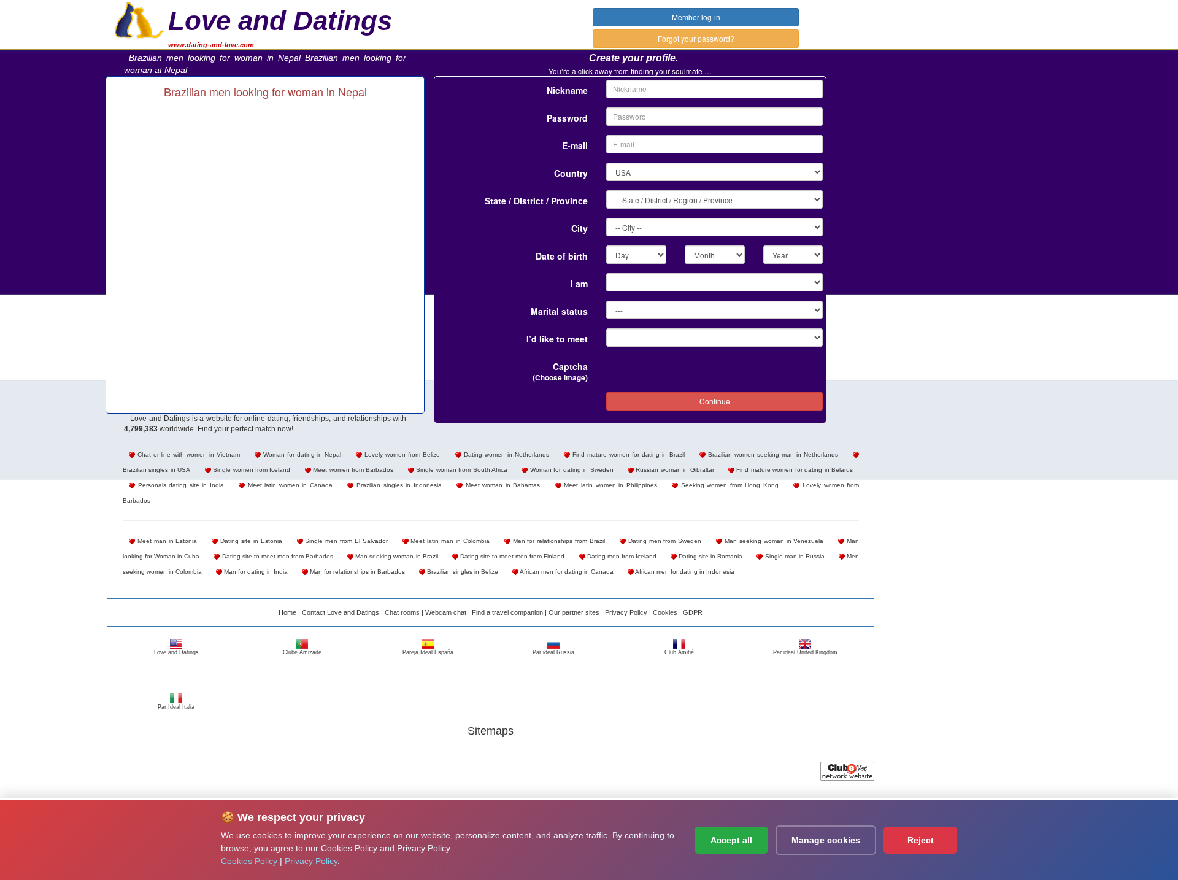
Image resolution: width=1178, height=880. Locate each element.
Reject (920, 840)
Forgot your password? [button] (696, 38)
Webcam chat (445, 612)
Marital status (559, 311)
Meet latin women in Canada (289, 485)
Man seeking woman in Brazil (395, 556)
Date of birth (562, 256)
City (579, 228)
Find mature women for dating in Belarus (793, 469)
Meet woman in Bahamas (501, 485)
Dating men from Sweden (663, 541)
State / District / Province (536, 201)
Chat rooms (402, 612)
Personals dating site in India (179, 485)
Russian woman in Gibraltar (674, 469)
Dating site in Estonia (250, 541)
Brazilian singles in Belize (461, 571)
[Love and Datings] (139, 19)
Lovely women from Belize (401, 454)
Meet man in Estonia (166, 541)
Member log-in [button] (696, 17)
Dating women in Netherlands (505, 454)
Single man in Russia (793, 556)
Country (571, 173)
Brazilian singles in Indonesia (397, 485)
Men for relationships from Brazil (557, 541)
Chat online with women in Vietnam (187, 454)
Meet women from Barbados (352, 469)
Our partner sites (574, 612)
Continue (714, 401)
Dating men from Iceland (620, 556)
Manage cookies (825, 840)
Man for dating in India (255, 571)
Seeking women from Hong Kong (728, 485)
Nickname (567, 90)
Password (567, 118)
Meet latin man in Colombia (449, 541)
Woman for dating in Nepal (301, 454)
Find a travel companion (507, 612)
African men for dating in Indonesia (684, 571)
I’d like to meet (557, 339)
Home (287, 612)
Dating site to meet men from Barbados (276, 556)
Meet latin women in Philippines (609, 485)
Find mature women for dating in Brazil (627, 454)
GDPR (693, 612)
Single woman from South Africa (460, 469)
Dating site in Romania (709, 556)
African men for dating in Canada (566, 571)
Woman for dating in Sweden (570, 469)
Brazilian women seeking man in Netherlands (772, 454)
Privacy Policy (626, 612)
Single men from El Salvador (345, 541)
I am (579, 283)
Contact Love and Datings (340, 612)
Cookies (665, 612)
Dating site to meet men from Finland (511, 556)
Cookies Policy (249, 861)
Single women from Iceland (251, 469)
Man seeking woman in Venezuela (772, 541)
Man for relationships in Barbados (356, 571)
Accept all (731, 840)
